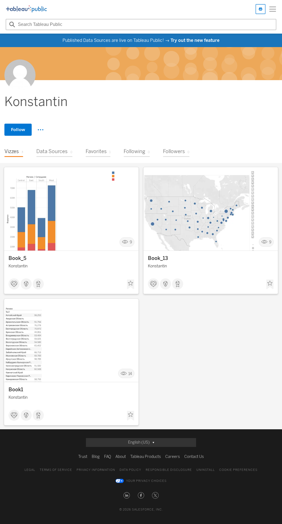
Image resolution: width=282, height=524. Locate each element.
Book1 (16, 390)
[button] (126, 495)
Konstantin (18, 266)
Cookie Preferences (238, 470)
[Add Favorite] (130, 284)
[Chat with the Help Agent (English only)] (260, 9)
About (120, 456)
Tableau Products (145, 456)
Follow (18, 129)
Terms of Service (56, 470)
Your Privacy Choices (146, 481)
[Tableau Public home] (26, 9)
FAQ (107, 456)
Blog (96, 456)
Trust (82, 456)
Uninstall (205, 470)
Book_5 (17, 258)
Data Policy (130, 470)
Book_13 (158, 258)
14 (130, 373)
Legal (30, 470)
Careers (172, 456)
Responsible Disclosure (169, 470)
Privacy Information (96, 470)
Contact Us (194, 456)
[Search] (11, 24)
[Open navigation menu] (273, 9)
